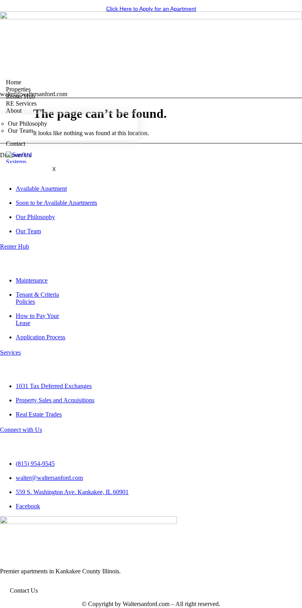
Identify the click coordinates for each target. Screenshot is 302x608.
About (14, 110)
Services (10, 352)
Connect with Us (21, 429)
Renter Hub (14, 246)
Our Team (20, 130)
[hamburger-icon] (293, 82)
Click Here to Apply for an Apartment (151, 9)
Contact (15, 143)
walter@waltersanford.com (33, 94)
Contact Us (24, 590)
